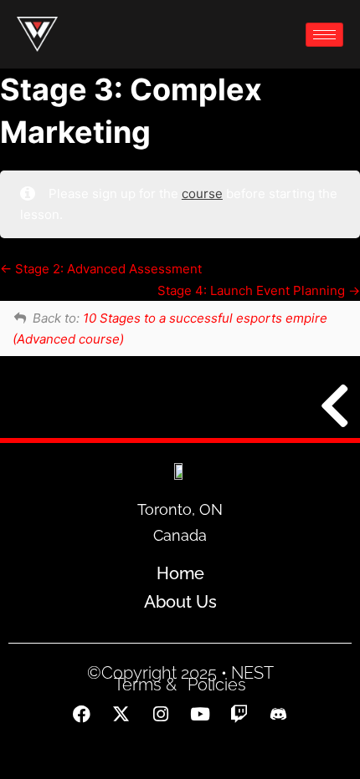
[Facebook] (82, 713)
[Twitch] (239, 713)
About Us (180, 602)
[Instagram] (160, 713)
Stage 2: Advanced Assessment (107, 269)
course (202, 193)
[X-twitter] (121, 713)
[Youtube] (200, 713)
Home (180, 573)
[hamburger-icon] (324, 35)
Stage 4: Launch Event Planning (252, 290)
